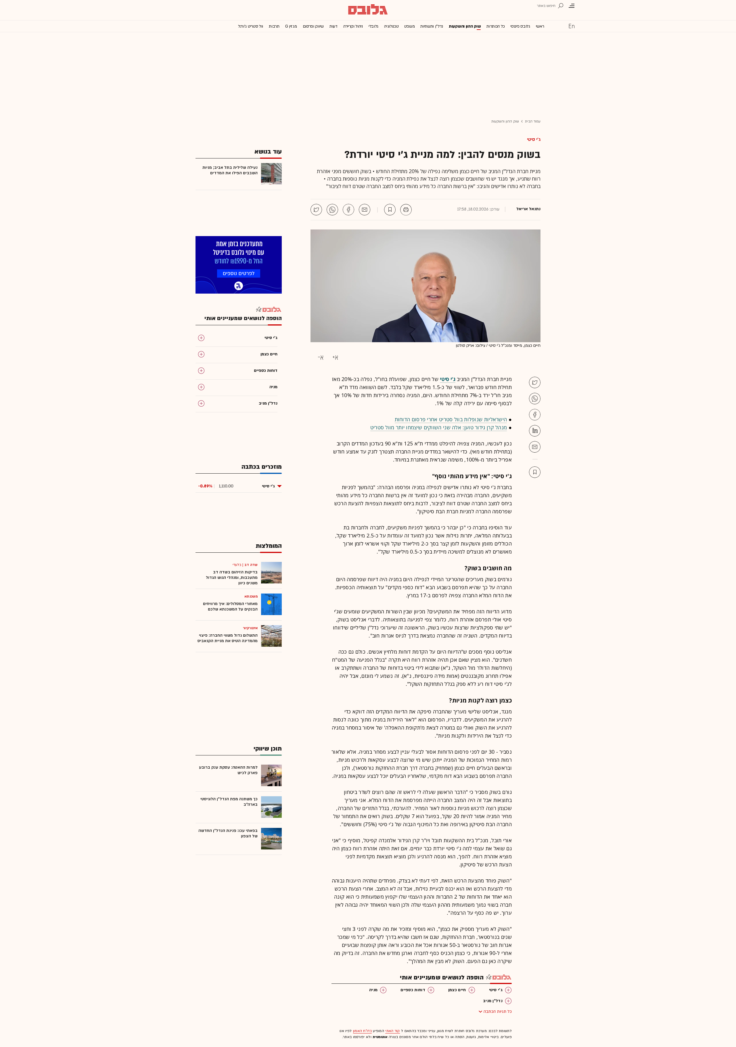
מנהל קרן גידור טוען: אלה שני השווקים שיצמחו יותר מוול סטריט (438, 427)
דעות (333, 26)
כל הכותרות (495, 26)
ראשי (540, 26)
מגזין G (291, 26)
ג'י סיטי (533, 139)
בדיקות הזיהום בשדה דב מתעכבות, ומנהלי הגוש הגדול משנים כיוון (232, 577)
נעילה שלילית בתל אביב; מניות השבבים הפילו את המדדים (230, 170)
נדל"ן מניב (493, 1001)
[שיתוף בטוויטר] (316, 209)
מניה (373, 990)
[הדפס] (406, 209)
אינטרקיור (250, 628)
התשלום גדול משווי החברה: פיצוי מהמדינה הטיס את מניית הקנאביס (228, 638)
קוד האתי (392, 1031)
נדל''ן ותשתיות (431, 26)
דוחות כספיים (412, 990)
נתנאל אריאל (528, 209)
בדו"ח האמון (362, 1031)
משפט (409, 26)
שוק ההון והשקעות (465, 26)
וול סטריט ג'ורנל (250, 26)
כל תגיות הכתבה (498, 1011)
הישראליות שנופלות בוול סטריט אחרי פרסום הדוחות (451, 419)
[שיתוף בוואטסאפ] (332, 209)
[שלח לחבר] (534, 447)
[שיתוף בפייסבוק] (348, 209)
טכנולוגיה (391, 26)
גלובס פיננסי (520, 26)
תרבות (274, 26)
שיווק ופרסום (313, 26)
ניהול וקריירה (353, 26)
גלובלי (373, 26)
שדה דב (251, 564)
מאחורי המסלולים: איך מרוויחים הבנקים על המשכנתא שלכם (230, 606)
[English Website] (571, 25)
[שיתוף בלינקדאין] (534, 431)
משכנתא (251, 596)
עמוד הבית (532, 121)
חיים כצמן (457, 990)
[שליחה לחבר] (364, 209)
